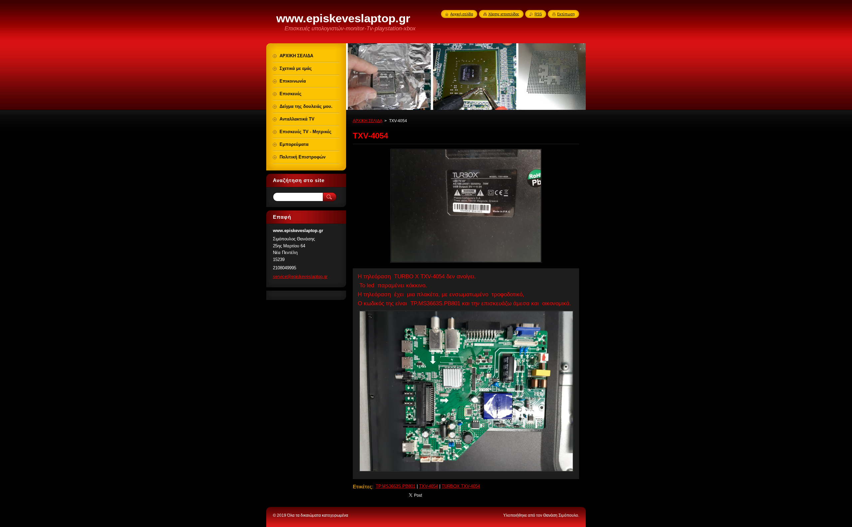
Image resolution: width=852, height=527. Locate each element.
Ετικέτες (362, 486)
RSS (538, 14)
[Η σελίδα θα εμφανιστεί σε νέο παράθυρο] (466, 262)
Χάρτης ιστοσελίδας (503, 14)
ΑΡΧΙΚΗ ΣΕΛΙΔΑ (367, 121)
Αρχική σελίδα (461, 14)
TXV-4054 (428, 486)
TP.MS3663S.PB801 (395, 486)
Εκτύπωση (566, 14)
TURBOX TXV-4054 (461, 486)
